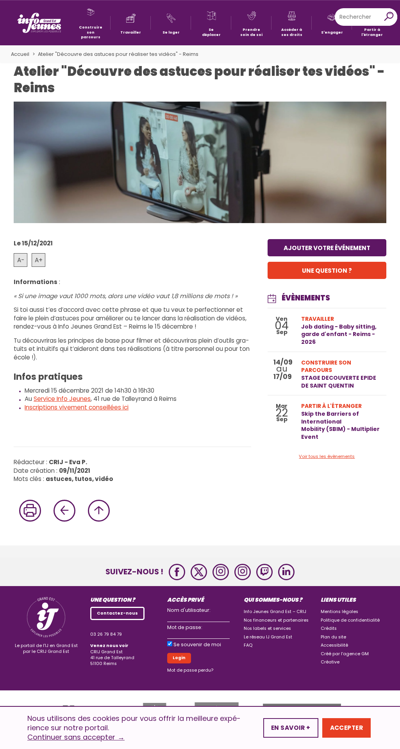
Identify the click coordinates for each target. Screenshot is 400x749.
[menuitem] (90, 22)
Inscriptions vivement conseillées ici (77, 407)
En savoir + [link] (291, 728)
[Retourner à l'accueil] (39, 22)
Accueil (20, 54)
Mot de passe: (184, 627)
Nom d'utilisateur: (189, 610)
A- (20, 260)
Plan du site (333, 637)
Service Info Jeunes (62, 399)
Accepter (346, 728)
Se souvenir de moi (197, 644)
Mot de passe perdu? (190, 670)
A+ (39, 260)
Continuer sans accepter (76, 737)
